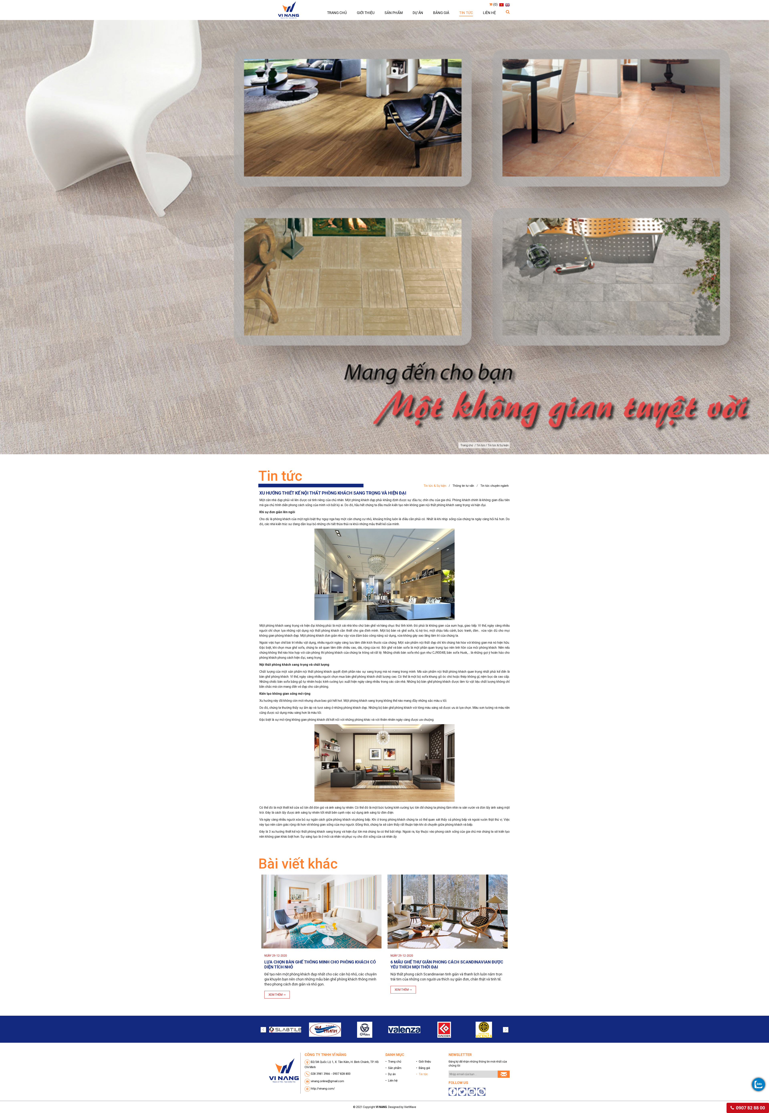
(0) (495, 4)
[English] (507, 4)
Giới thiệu (365, 13)
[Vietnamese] (501, 4)
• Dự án (391, 1074)
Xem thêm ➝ (277, 989)
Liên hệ (489, 13)
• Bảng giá (423, 1068)
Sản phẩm (393, 13)
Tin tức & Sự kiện (435, 486)
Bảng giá (441, 13)
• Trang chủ (393, 1061)
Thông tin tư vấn (463, 486)
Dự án (418, 13)
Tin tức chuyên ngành (494, 486)
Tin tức (466, 13)
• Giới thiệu (423, 1061)
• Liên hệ (392, 1080)
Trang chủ (337, 13)
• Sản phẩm (393, 1068)
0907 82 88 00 (750, 1107)
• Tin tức (422, 1074)
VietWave (410, 1107)
